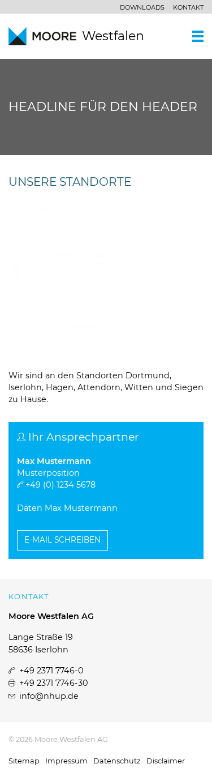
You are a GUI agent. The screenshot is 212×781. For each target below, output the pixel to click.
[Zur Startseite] (45, 36)
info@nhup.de (49, 696)
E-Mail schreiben (62, 539)
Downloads (142, 7)
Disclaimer (165, 761)
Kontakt (188, 7)
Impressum (66, 761)
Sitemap (24, 761)
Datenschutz (117, 761)
